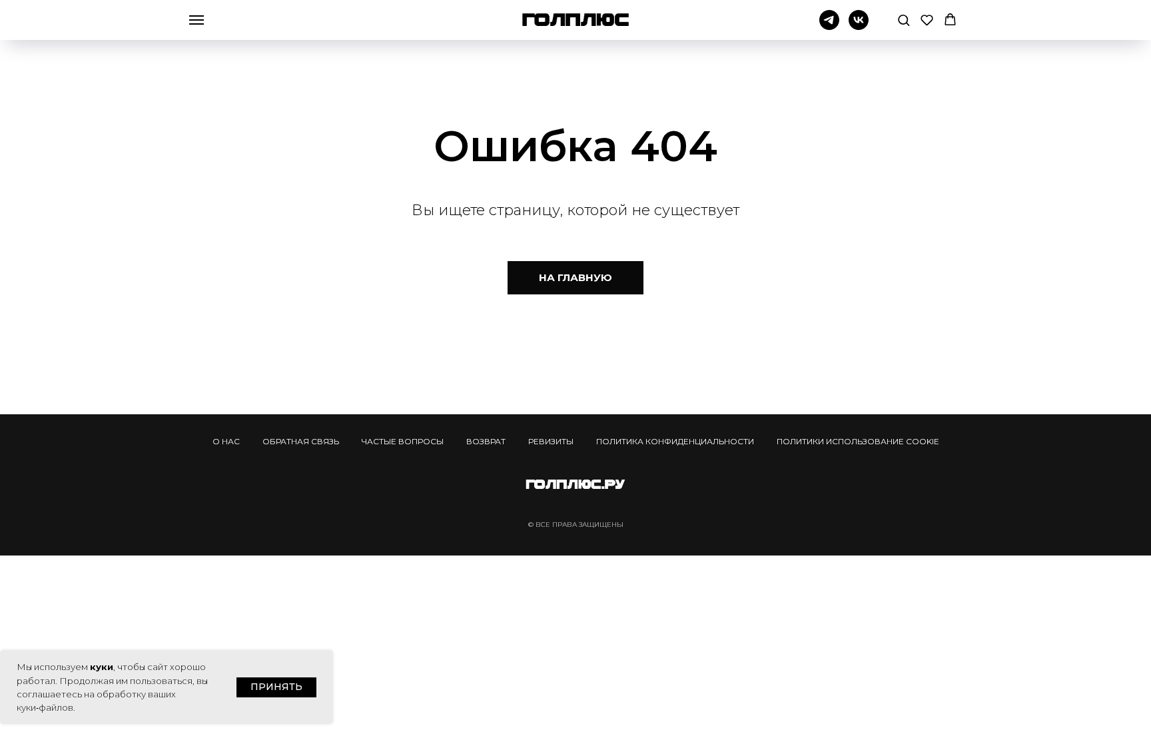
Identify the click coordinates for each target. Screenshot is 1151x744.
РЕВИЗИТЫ (551, 441)
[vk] (859, 26)
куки (101, 666)
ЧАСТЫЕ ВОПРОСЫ (403, 441)
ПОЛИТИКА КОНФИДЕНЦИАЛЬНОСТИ (675, 441)
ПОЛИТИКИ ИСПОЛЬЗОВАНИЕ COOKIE (858, 441)
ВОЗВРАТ (486, 441)
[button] (903, 19)
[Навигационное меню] (196, 20)
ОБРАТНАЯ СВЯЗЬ (300, 441)
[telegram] (829, 26)
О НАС (226, 441)
